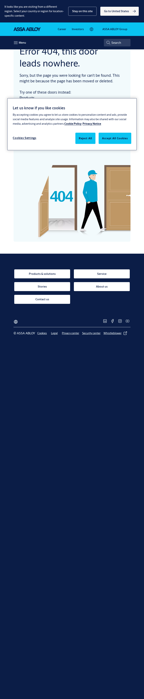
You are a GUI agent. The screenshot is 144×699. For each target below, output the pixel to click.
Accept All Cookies (115, 138)
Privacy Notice (91, 123)
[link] (119, 11)
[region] (72, 124)
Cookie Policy (73, 123)
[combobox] (117, 42)
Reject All (85, 138)
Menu (22, 42)
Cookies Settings (24, 137)
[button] (82, 11)
